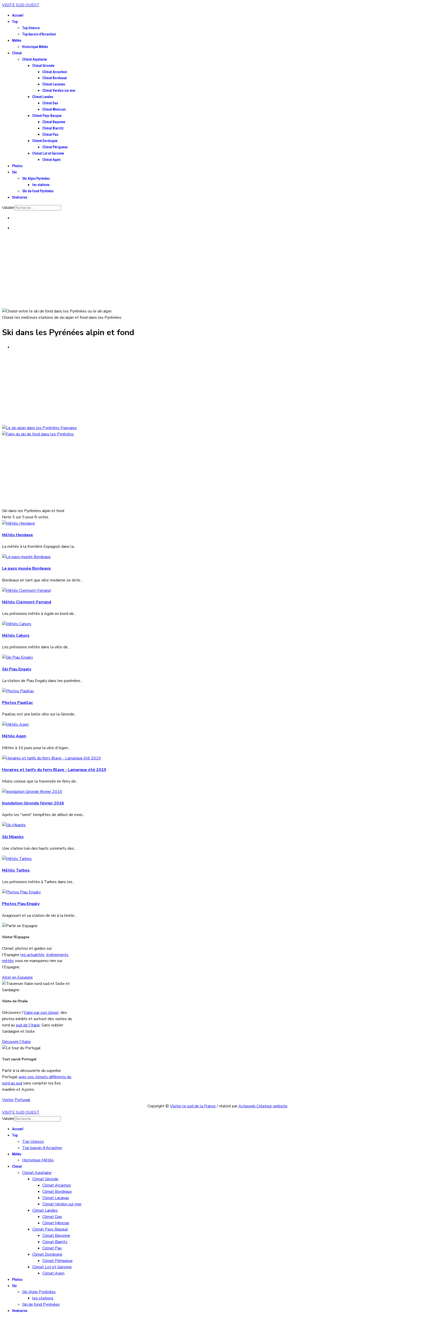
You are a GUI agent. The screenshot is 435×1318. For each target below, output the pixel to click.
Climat (17, 53)
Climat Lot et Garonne (48, 153)
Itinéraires (19, 197)
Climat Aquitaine (34, 59)
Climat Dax (50, 103)
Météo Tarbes (16, 870)
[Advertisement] (217, 270)
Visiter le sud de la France (193, 1106)
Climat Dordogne (44, 141)
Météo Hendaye (17, 535)
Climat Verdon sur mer (59, 90)
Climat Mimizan (53, 109)
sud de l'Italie (28, 1025)
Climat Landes (42, 97)
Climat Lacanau (53, 84)
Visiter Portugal (16, 1100)
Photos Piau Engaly (21, 903)
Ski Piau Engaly (16, 669)
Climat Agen (51, 160)
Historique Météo (35, 47)
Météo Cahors (15, 635)
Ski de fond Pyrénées (38, 191)
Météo (16, 40)
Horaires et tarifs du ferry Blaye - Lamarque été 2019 (54, 769)
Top (15, 22)
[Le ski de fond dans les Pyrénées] (38, 434)
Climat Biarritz (53, 128)
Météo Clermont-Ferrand (26, 602)
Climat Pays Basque (46, 116)
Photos (17, 166)
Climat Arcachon (54, 72)
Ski (14, 172)
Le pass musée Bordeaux (26, 568)
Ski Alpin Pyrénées (36, 178)
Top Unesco (31, 28)
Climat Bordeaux (54, 78)
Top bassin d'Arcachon (39, 34)
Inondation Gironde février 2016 (33, 803)
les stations (41, 185)
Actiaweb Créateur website (262, 1106)
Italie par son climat (41, 1012)
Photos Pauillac (17, 702)
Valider (8, 207)
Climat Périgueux (54, 147)
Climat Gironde (43, 66)
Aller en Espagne (17, 977)
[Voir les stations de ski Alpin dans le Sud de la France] (39, 428)
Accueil (17, 15)
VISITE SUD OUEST (21, 5)
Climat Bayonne (53, 122)
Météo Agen (14, 736)
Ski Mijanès (13, 837)
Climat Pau (50, 134)
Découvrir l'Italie (16, 1041)
